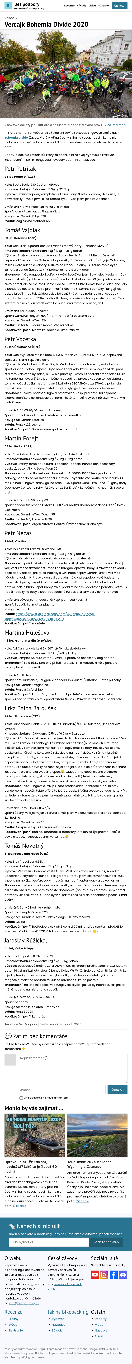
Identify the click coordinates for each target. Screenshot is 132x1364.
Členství (119, 6)
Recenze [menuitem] (69, 5)
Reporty (101, 1319)
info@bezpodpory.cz (24, 1303)
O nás (99, 1336)
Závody (57, 1330)
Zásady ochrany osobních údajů (25, 1349)
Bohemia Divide (16, 137)
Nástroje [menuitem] (103, 5)
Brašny (13, 1319)
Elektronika (16, 1330)
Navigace (59, 1325)
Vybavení (58, 1319)
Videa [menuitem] (92, 5)
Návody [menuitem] (81, 5)
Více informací (115, 125)
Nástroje (101, 1330)
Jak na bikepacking (68, 1311)
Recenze (14, 1311)
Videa (99, 1325)
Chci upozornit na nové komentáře (46, 1098)
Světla (13, 1325)
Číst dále (19, 1206)
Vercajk (11, 18)
